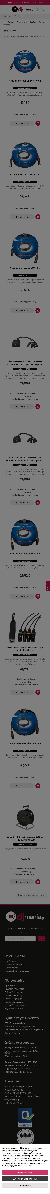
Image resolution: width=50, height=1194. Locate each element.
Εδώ (30, 1163)
